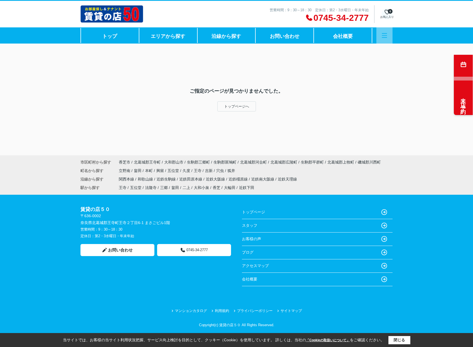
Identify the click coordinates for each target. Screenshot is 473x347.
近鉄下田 (246, 187)
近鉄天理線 (287, 179)
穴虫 (220, 170)
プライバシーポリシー (255, 311)
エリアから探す (168, 36)
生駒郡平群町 (312, 162)
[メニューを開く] (384, 35)
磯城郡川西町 (369, 162)
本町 (149, 170)
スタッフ (249, 225)
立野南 (125, 170)
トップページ (253, 212)
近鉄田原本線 (191, 179)
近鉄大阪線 (216, 179)
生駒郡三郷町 (198, 162)
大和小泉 (201, 187)
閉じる (399, 340)
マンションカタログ (191, 311)
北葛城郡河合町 (253, 162)
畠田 (138, 170)
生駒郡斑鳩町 (225, 162)
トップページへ (236, 106)
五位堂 (174, 170)
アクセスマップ (255, 265)
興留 (160, 170)
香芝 (216, 187)
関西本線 (127, 179)
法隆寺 (151, 187)
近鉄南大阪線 (263, 179)
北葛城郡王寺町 (147, 162)
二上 (186, 187)
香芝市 (124, 162)
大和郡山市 (173, 162)
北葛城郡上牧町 (340, 162)
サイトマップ (291, 311)
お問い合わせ (284, 36)
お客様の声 (251, 239)
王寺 (198, 170)
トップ (109, 36)
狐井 (231, 170)
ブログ (247, 252)
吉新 (209, 170)
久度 (187, 170)
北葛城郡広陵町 (283, 162)
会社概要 (343, 36)
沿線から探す (226, 36)
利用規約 (222, 311)
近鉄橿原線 (239, 179)
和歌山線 (146, 179)
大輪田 (229, 187)
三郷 (164, 187)
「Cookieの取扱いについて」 (328, 340)
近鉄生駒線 (167, 179)
